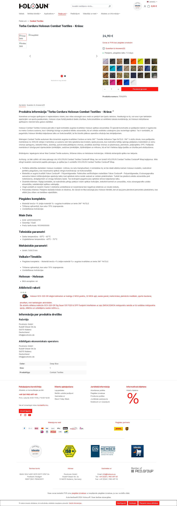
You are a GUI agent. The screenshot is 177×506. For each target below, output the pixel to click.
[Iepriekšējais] (30, 56)
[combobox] (89, 6)
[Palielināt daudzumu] (118, 89)
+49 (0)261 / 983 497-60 (108, 477)
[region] (58, 56)
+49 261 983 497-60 (28, 394)
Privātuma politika (97, 396)
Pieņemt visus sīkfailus (149, 503)
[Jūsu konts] (145, 6)
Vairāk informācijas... (75, 503)
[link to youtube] (30, 415)
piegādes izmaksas (79, 493)
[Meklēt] (109, 6)
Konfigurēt (121, 503)
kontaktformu (42, 405)
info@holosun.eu (109, 474)
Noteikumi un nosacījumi (100, 402)
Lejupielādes (59, 390)
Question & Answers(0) (115, 48)
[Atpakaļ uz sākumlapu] (34, 6)
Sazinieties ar (60, 396)
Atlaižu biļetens (132, 390)
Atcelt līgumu (25, 411)
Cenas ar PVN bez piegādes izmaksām (117, 43)
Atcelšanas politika (98, 390)
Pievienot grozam (140, 89)
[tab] (22, 105)
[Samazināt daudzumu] (105, 89)
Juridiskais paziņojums (99, 399)
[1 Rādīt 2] (62, 76)
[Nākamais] (96, 56)
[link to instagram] (25, 415)
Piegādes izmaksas (98, 393)
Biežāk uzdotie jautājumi (64, 393)
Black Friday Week (62, 399)
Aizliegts (132, 503)
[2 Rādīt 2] (65, 76)
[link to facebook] (21, 415)
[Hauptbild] (63, 56)
